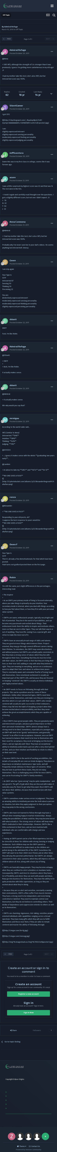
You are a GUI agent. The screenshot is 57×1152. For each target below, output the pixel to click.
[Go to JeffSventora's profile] (5, 154)
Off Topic (19, 29)
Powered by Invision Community (28, 1150)
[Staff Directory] (45, 1136)
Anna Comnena (17, 221)
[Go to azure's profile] (5, 179)
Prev (9, 39)
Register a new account (28, 994)
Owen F (13, 544)
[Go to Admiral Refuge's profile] (5, 52)
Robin (13, 577)
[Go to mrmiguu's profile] (5, 420)
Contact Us (35, 1146)
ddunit (13, 319)
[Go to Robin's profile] (5, 579)
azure (13, 177)
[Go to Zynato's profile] (11, 1136)
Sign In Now (29, 1013)
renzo (13, 497)
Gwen (13, 260)
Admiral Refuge (11, 27)
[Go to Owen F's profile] (5, 546)
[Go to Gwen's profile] (5, 262)
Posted (19, 53)
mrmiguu (14, 418)
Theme (22, 1146)
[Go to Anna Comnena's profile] (5, 223)
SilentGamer (16, 105)
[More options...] (52, 51)
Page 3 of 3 (28, 39)
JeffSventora (16, 153)
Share (14, 1030)
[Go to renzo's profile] (5, 499)
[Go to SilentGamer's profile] (5, 107)
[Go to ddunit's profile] (5, 321)
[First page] (4, 39)
